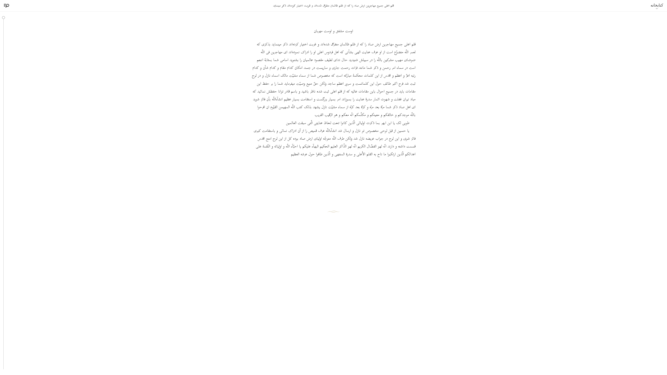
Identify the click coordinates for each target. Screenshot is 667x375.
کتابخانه (657, 5)
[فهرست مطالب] (5, 5)
